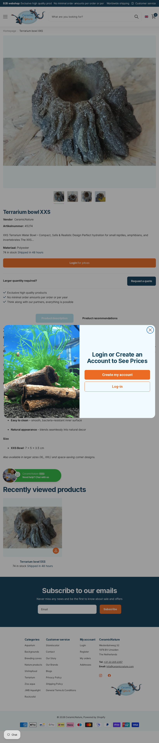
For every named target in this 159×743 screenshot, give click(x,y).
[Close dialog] (150, 330)
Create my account (117, 375)
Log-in (117, 386)
